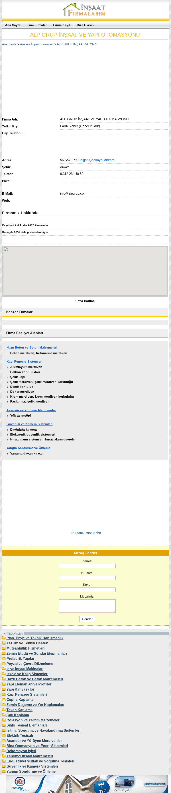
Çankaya (95, 160)
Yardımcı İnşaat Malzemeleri (29, 756)
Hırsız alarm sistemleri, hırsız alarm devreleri (43, 439)
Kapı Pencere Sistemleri (24, 361)
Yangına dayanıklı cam (27, 453)
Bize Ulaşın (85, 25)
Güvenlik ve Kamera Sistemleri (29, 424)
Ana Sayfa (12, 25)
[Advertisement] (85, 80)
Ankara (109, 160)
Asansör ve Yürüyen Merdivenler (31, 410)
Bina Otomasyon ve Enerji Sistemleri (37, 746)
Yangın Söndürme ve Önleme (28, 448)
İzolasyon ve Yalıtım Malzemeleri (33, 720)
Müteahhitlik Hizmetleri (25, 648)
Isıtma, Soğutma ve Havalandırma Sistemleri (43, 730)
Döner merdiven (22, 391)
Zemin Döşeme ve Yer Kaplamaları (35, 705)
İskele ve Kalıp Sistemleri (27, 674)
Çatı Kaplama (17, 715)
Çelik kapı (17, 377)
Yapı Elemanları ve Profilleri (29, 684)
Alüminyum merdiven (26, 367)
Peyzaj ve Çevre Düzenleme (29, 664)
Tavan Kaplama (19, 710)
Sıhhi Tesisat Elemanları (26, 725)
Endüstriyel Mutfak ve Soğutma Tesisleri (40, 761)
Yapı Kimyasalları (20, 689)
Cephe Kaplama (19, 700)
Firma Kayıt (61, 25)
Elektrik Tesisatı (19, 735)
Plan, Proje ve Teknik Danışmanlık (34, 638)
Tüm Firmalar (37, 25)
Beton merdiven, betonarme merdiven (38, 353)
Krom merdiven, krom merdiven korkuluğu (42, 396)
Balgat (83, 160)
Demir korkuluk (21, 386)
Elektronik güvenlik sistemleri (32, 434)
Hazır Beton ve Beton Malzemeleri (31, 347)
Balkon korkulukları (25, 372)
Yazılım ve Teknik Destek (27, 643)
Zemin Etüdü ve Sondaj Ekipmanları (36, 653)
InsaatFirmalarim (86, 533)
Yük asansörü (20, 415)
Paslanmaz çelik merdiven (29, 401)
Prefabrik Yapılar (20, 658)
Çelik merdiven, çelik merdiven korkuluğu (41, 382)
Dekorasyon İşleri (21, 751)
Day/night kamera (23, 429)
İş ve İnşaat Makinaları (24, 669)
